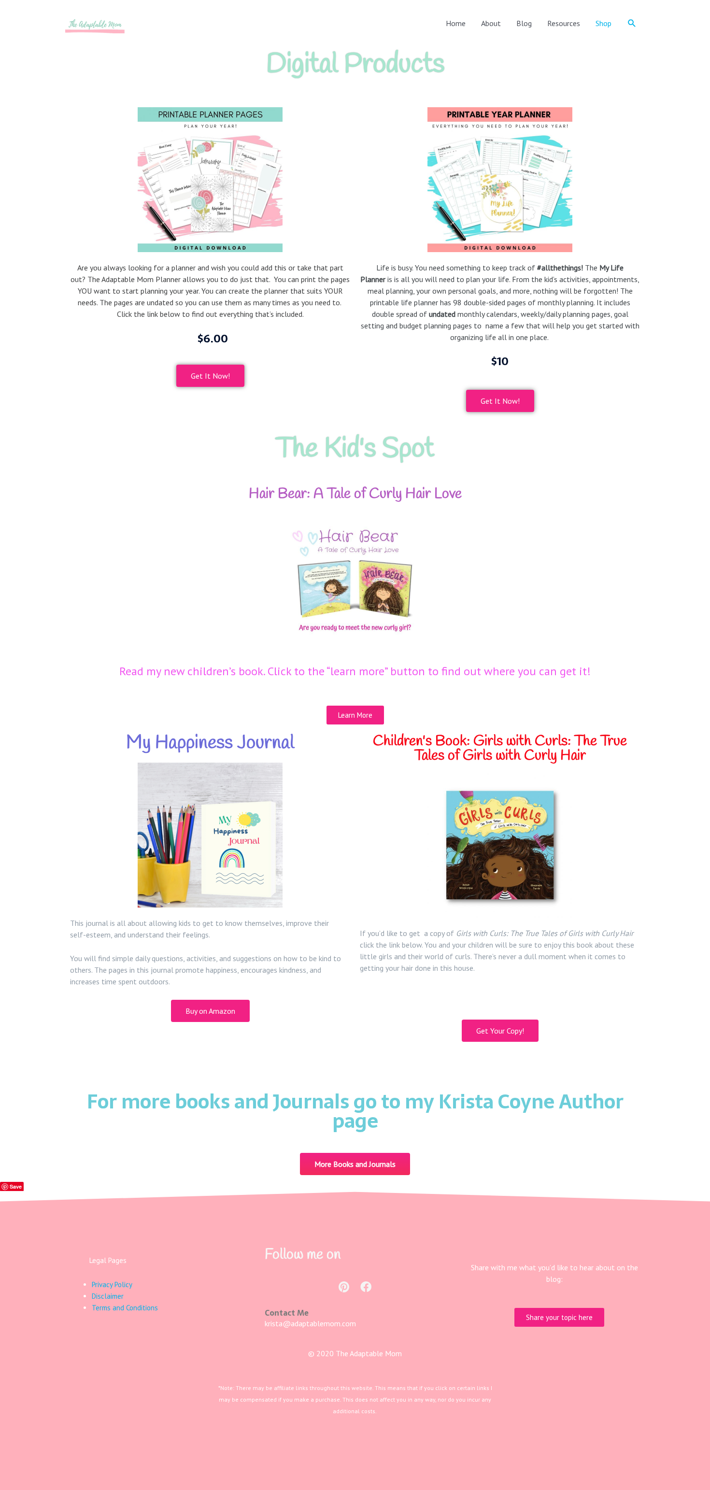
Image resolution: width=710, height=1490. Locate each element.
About (491, 23)
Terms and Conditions (125, 1307)
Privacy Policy (112, 1284)
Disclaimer (108, 1296)
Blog (524, 23)
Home (456, 23)
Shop (603, 23)
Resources (563, 23)
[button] (632, 23)
